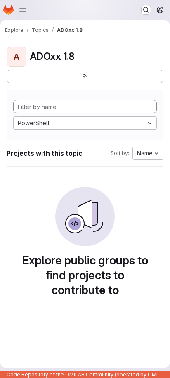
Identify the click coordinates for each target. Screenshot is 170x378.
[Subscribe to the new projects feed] (85, 76)
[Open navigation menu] (22, 10)
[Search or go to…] (146, 10)
